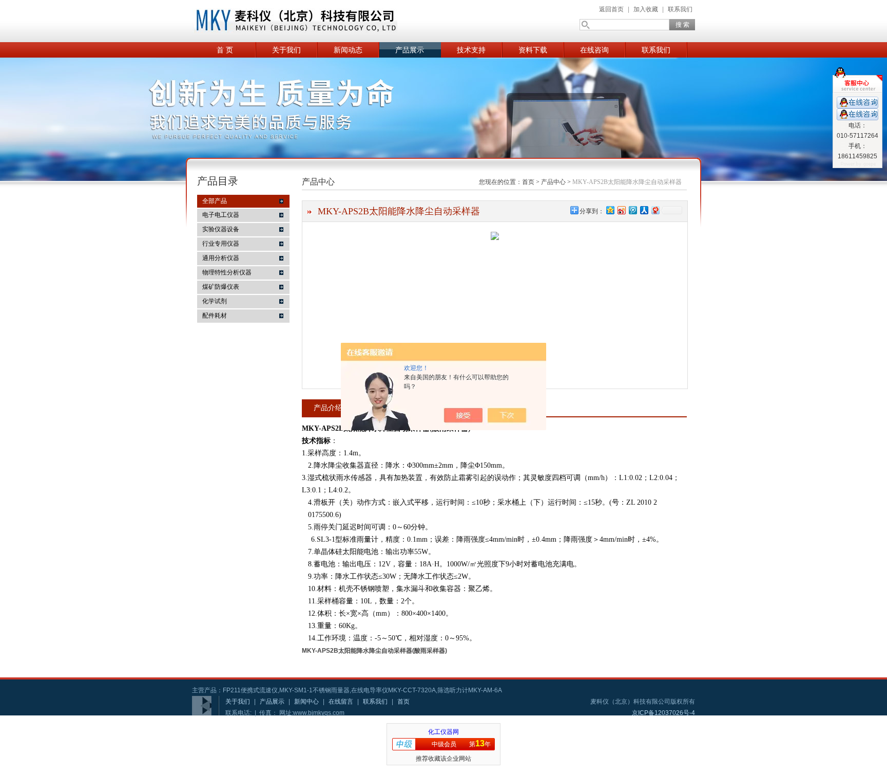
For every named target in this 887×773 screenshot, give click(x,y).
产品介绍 (328, 407)
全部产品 (214, 201)
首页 (528, 182)
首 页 (225, 50)
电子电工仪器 (220, 214)
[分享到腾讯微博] (632, 210)
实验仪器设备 (220, 229)
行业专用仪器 (220, 243)
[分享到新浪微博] (621, 210)
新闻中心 (306, 701)
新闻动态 (348, 50)
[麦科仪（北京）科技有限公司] (294, 21)
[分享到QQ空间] (609, 210)
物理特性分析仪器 (227, 272)
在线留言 (341, 701)
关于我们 (286, 50)
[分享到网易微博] (655, 210)
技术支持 (471, 50)
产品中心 (553, 182)
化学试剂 (214, 301)
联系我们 (680, 9)
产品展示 (409, 50)
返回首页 (611, 9)
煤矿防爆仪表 (220, 286)
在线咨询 (594, 50)
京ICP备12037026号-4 (663, 712)
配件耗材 (214, 315)
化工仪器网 (443, 731)
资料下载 (532, 50)
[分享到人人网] (643, 210)
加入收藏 (645, 9)
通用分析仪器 (220, 258)
